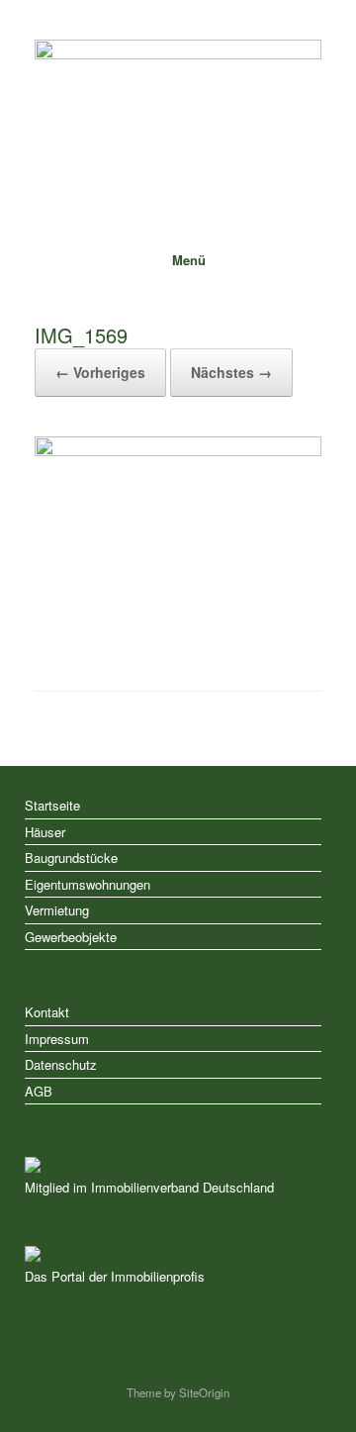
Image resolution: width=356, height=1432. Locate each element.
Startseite (52, 805)
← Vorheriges (100, 372)
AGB (38, 1091)
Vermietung (57, 910)
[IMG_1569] (178, 450)
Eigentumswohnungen (87, 884)
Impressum (57, 1038)
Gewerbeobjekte (71, 936)
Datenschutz (61, 1064)
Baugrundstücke (71, 857)
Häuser (45, 831)
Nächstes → (231, 372)
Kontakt (47, 1011)
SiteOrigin (204, 1392)
